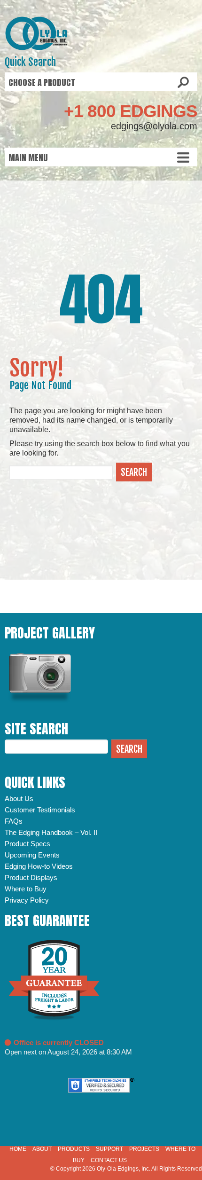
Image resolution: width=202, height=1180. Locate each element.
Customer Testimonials (40, 810)
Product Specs (27, 844)
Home (17, 1149)
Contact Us (109, 1160)
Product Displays (31, 877)
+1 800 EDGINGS (130, 111)
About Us (19, 798)
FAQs (14, 821)
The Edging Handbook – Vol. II (51, 832)
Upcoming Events (32, 855)
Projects (144, 1149)
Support (109, 1149)
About (42, 1149)
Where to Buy (26, 889)
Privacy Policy (27, 900)
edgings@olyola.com (154, 126)
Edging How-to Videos (39, 866)
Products (74, 1149)
